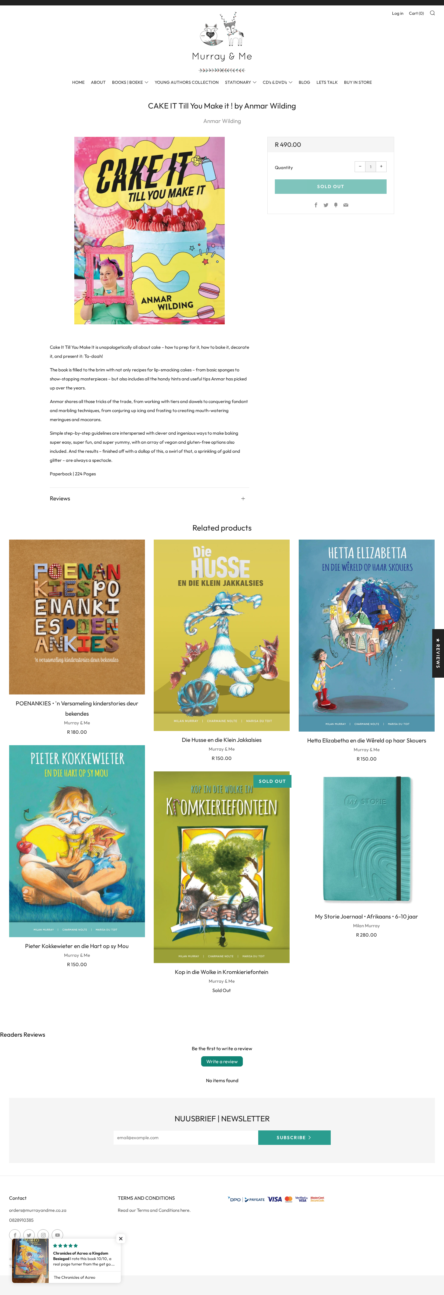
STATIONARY (238, 82)
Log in (398, 13)
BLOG (304, 82)
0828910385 (21, 1220)
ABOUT (98, 82)
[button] (120, 1238)
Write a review (222, 1061)
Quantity (284, 167)
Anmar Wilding (222, 120)
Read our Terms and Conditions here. (154, 1210)
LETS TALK (327, 82)
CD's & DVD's (275, 82)
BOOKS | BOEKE (127, 82)
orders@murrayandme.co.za (37, 1210)
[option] (149, 231)
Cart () (416, 13)
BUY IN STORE (358, 82)
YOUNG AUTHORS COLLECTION (187, 82)
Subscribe (291, 1137)
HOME (78, 82)
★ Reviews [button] (438, 653)
